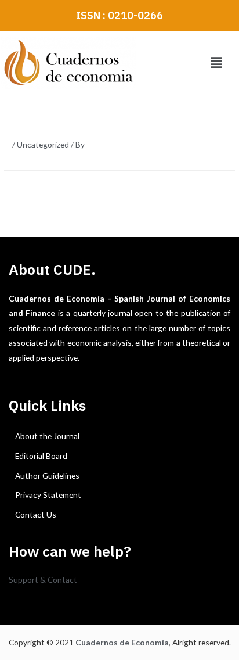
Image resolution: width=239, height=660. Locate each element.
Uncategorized (43, 144)
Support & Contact (43, 579)
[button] (216, 63)
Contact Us (35, 514)
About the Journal (47, 436)
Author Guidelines (47, 475)
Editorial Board (41, 456)
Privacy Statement (48, 495)
